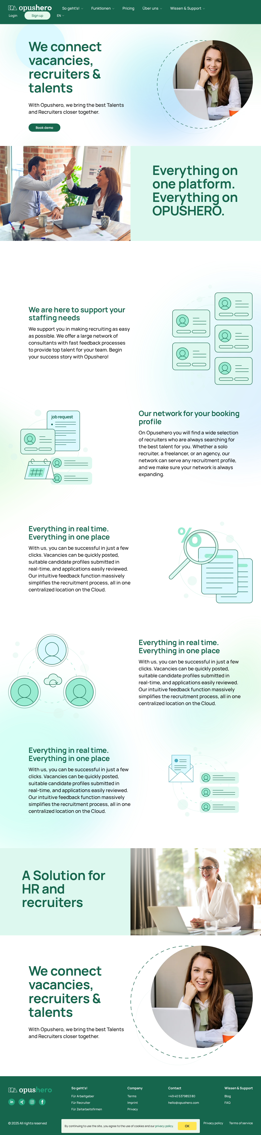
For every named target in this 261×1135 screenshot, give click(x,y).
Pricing (128, 8)
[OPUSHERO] (30, 7)
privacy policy (164, 1126)
